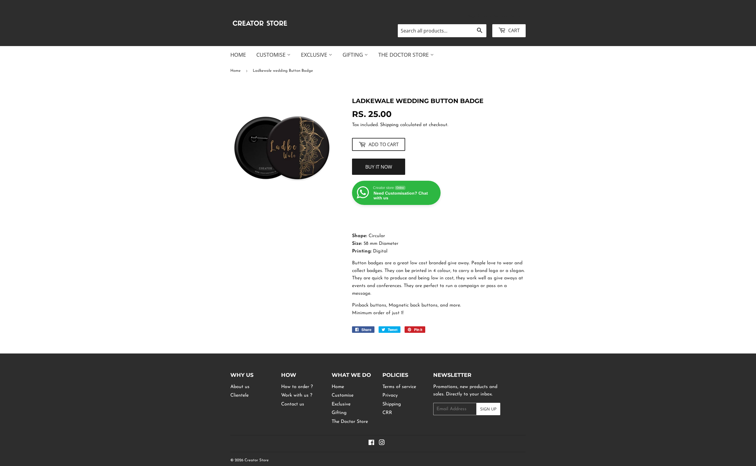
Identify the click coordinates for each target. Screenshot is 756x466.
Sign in (474, 16)
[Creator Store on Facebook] (371, 443)
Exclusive (315, 54)
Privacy (390, 395)
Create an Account (508, 16)
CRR (387, 412)
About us (240, 386)
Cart (513, 30)
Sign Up (488, 409)
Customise (271, 54)
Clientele (239, 395)
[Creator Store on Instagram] (382, 443)
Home (238, 54)
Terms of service (399, 386)
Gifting (353, 54)
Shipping (389, 125)
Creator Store (257, 460)
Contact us (292, 404)
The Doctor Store (404, 54)
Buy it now (378, 167)
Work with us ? (296, 395)
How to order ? (297, 386)
